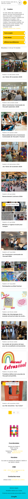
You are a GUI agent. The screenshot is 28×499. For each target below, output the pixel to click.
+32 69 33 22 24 (17, 451)
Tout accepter (8, 33)
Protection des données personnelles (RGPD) (14, 493)
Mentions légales (14, 488)
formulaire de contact (18, 479)
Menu (20, 3)
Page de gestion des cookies (11, 28)
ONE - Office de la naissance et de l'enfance (14, 471)
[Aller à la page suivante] (18, 412)
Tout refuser (8, 37)
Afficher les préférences (11, 42)
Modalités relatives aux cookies (14, 490)
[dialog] (14, 25)
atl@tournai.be (16, 452)
